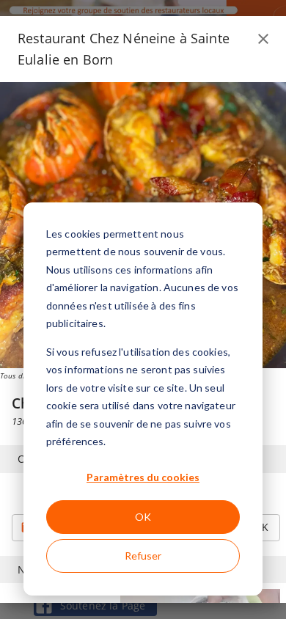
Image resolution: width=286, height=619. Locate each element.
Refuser (143, 555)
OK (143, 516)
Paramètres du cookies (143, 477)
